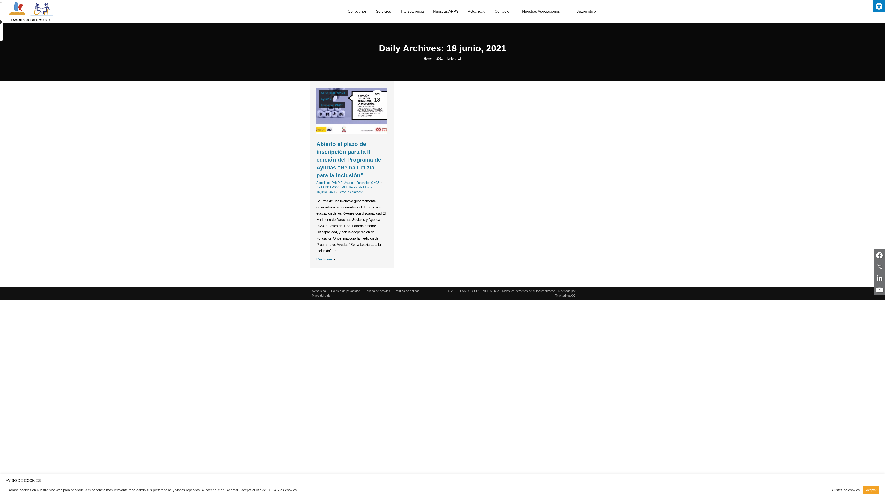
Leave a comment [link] (351, 192)
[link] (357, 11)
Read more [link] (324, 259)
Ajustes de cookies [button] (845, 490)
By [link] (344, 187)
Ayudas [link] (326, 99)
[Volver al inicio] (31, 11)
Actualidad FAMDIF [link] (333, 93)
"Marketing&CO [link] (565, 295)
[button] (879, 6)
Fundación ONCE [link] (332, 105)
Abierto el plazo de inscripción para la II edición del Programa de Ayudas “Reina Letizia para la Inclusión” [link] (348, 159)
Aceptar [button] (871, 490)
